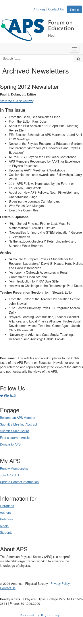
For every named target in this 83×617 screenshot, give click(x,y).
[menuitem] (40, 8)
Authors (5, 512)
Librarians (7, 506)
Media (4, 525)
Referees (6, 519)
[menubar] (50, 8)
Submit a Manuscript (14, 431)
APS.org (39, 9)
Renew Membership (14, 468)
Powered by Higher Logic (41, 615)
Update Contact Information (19, 482)
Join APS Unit (9, 475)
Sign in (74, 9)
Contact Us (56, 9)
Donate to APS (10, 444)
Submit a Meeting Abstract (18, 424)
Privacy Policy (60, 583)
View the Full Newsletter (16, 101)
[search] (78, 58)
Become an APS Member (17, 417)
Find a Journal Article (15, 437)
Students (6, 532)
